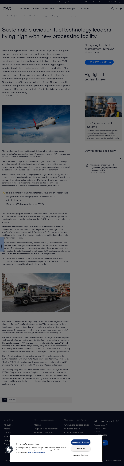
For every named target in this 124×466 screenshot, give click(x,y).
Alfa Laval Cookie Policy (36, 452)
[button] (9, 449)
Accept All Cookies (80, 442)
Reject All (81, 448)
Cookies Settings (80, 455)
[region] (56, 448)
